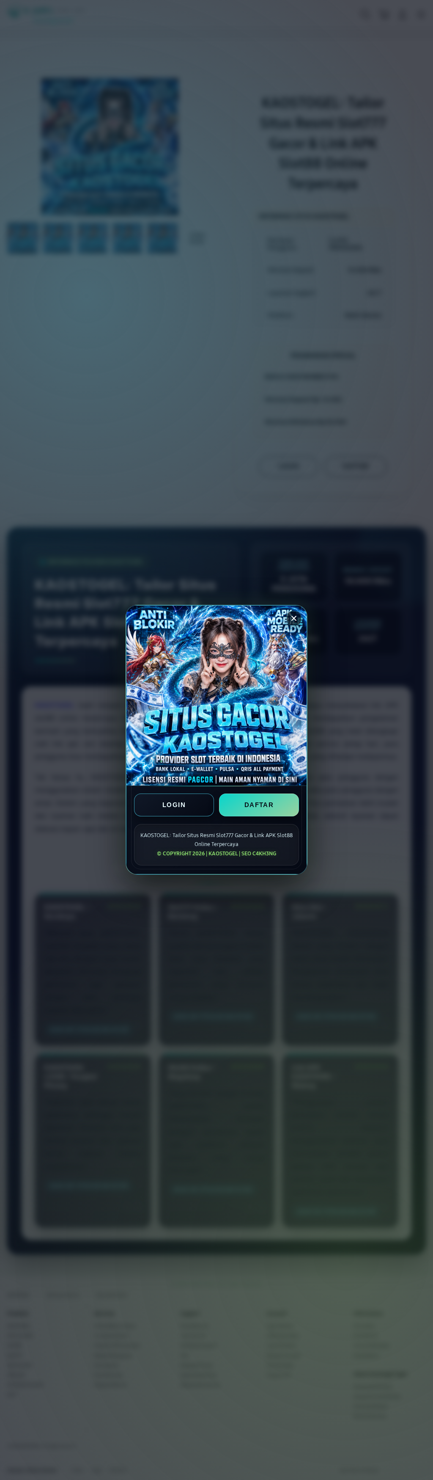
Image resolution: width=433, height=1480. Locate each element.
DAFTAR (259, 805)
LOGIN (174, 805)
